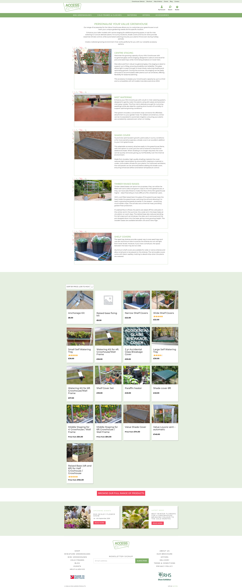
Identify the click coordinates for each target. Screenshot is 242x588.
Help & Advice (158, 1)
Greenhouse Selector (138, 1)
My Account (161, 9)
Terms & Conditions (164, 563)
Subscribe (142, 561)
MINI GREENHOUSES (82, 15)
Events (166, 1)
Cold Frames (77, 560)
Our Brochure (165, 554)
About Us (165, 551)
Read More (99, 523)
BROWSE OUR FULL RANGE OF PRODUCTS (121, 493)
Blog (171, 1)
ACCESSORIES (162, 15)
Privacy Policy (164, 566)
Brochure (149, 1)
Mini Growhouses (77, 557)
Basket (177, 9)
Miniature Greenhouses (77, 554)
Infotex (175, 586)
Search (170, 9)
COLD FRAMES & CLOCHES (109, 15)
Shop (77, 551)
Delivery (164, 560)
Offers (164, 557)
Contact (177, 1)
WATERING (132, 15)
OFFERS (146, 15)
